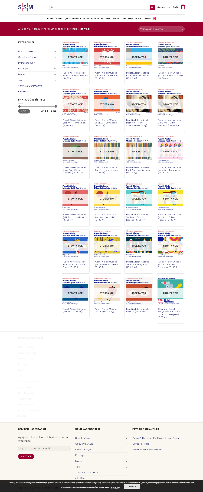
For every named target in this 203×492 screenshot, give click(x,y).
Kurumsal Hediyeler (29, 410)
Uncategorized (26, 393)
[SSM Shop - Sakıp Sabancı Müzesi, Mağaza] (31, 7)
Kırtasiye (105, 18)
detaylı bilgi (115, 487)
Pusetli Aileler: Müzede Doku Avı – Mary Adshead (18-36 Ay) (137, 123)
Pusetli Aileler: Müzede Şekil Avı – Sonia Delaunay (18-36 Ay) (169, 264)
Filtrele (24, 111)
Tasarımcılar (25, 398)
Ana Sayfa (24, 29)
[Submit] (152, 7)
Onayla (132, 486)
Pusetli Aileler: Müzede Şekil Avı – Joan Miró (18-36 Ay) (74, 217)
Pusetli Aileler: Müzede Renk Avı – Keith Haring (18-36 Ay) (106, 75)
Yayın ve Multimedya (139, 18)
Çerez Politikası (140, 443)
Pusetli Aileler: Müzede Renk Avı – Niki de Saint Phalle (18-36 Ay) (75, 264)
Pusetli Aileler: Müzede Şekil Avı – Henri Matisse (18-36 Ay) (170, 75)
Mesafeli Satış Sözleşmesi (147, 449)
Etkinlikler (23, 91)
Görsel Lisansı (26, 404)
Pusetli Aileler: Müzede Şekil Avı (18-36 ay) (74, 310)
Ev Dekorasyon (91, 18)
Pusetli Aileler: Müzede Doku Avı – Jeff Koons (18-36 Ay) (106, 123)
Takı (123, 18)
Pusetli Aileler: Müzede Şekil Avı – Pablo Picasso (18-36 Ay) (137, 217)
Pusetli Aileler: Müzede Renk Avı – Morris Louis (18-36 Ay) (106, 170)
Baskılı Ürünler (54, 18)
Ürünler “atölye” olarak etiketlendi (55, 29)
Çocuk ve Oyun (73, 18)
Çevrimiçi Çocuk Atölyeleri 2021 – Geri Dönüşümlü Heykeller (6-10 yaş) (169, 313)
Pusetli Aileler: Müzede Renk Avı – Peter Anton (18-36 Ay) (169, 170)
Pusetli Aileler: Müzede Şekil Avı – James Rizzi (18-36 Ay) (74, 123)
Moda (115, 18)
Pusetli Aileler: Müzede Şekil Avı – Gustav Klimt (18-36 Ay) (106, 264)
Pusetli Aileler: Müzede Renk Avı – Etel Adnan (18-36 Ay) (137, 75)
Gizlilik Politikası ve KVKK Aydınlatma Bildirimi (157, 438)
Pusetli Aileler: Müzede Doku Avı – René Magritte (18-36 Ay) (74, 170)
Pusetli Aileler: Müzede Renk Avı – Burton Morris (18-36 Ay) (75, 75)
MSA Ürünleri (25, 387)
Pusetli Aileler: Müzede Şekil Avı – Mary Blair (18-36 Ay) (137, 264)
